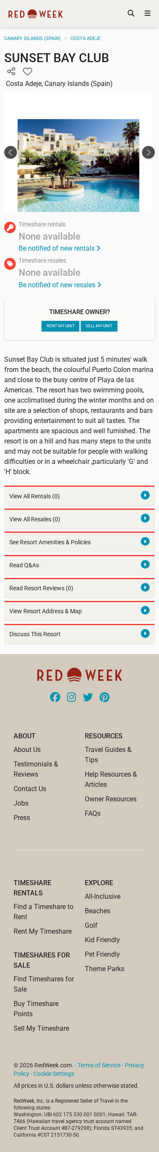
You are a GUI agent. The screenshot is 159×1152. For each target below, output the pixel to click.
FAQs (92, 813)
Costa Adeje (85, 38)
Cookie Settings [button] (53, 1073)
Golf (91, 925)
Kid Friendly (102, 940)
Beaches (97, 911)
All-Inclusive (102, 896)
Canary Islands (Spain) (32, 38)
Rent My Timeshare (43, 931)
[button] (11, 72)
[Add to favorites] (27, 72)
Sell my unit (99, 326)
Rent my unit (61, 326)
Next (148, 152)
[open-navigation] (148, 14)
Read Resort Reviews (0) (41, 588)
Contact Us (30, 789)
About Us (27, 750)
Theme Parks (104, 969)
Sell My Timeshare (41, 1028)
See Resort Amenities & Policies (50, 542)
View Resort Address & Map (45, 611)
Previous (10, 152)
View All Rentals (34, 496)
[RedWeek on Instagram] (71, 698)
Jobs (21, 803)
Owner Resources (111, 799)
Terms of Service (99, 1065)
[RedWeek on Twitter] (88, 698)
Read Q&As (24, 565)
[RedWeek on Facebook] (55, 698)
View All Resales (34, 519)
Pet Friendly (102, 954)
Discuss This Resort (35, 634)
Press (22, 818)
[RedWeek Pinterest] (104, 698)
